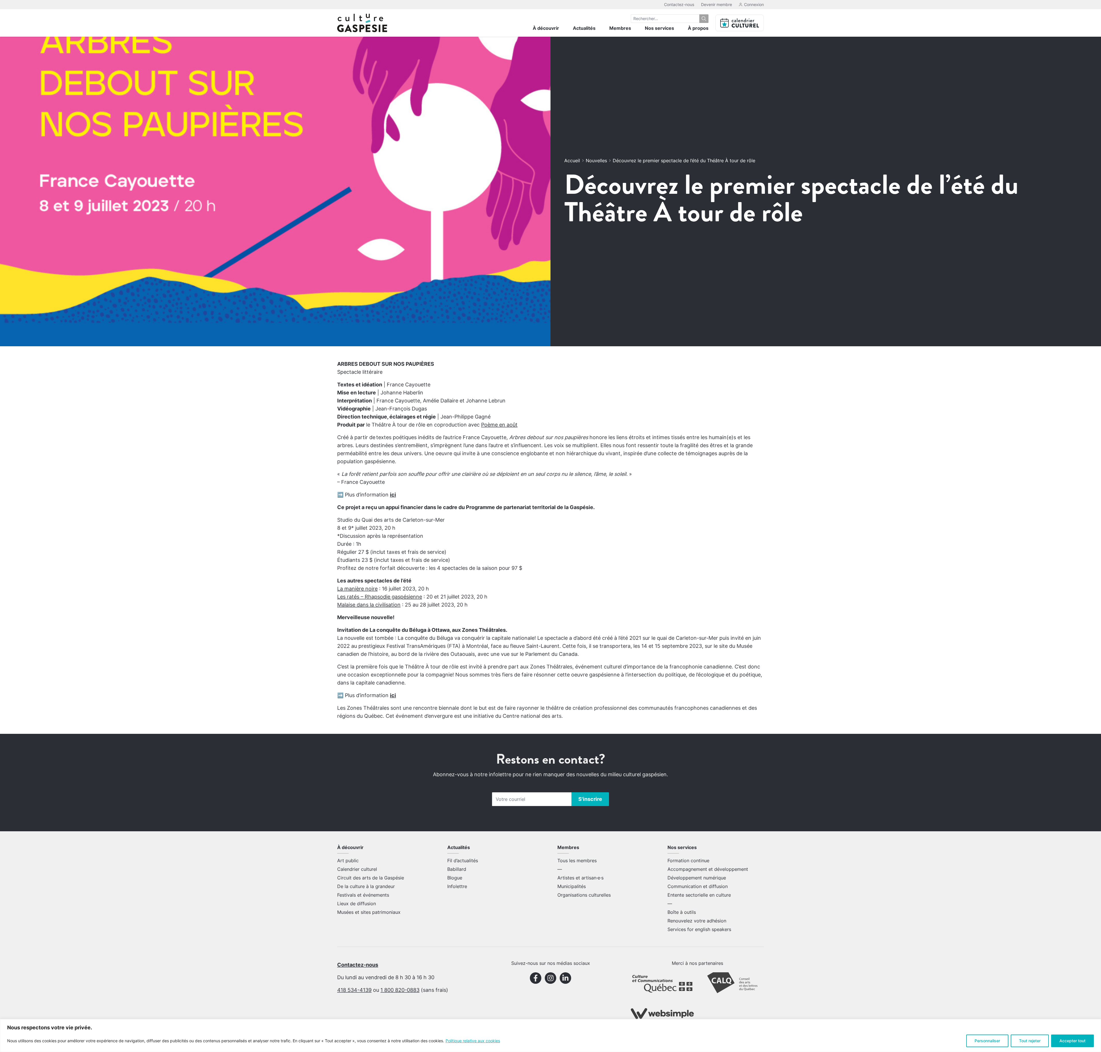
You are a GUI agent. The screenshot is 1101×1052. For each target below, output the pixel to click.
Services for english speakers (699, 929)
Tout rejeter (1030, 1040)
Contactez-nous (679, 4)
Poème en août (499, 425)
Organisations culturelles (584, 895)
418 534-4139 (354, 990)
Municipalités (571, 886)
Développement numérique (696, 878)
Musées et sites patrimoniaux (369, 912)
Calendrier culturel (357, 869)
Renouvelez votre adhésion (696, 921)
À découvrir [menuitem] (546, 28)
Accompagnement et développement (707, 869)
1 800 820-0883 (399, 990)
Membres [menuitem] (620, 28)
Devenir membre (716, 4)
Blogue (454, 878)
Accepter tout (1072, 1040)
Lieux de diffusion (356, 903)
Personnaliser (987, 1040)
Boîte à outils (681, 912)
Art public (348, 860)
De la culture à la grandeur (366, 886)
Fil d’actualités (462, 860)
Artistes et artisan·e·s (580, 878)
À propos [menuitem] (698, 28)
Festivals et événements (363, 895)
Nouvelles (596, 160)
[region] (550, 1035)
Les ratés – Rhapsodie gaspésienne (379, 597)
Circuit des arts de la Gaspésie (370, 878)
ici (393, 495)
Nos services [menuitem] (659, 28)
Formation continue (688, 860)
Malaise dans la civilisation (369, 605)
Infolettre (457, 886)
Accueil (572, 160)
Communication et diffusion (697, 886)
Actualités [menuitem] (584, 28)
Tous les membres (577, 860)
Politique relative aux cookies (473, 1040)
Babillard (456, 869)
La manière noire (357, 589)
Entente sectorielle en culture (699, 895)
